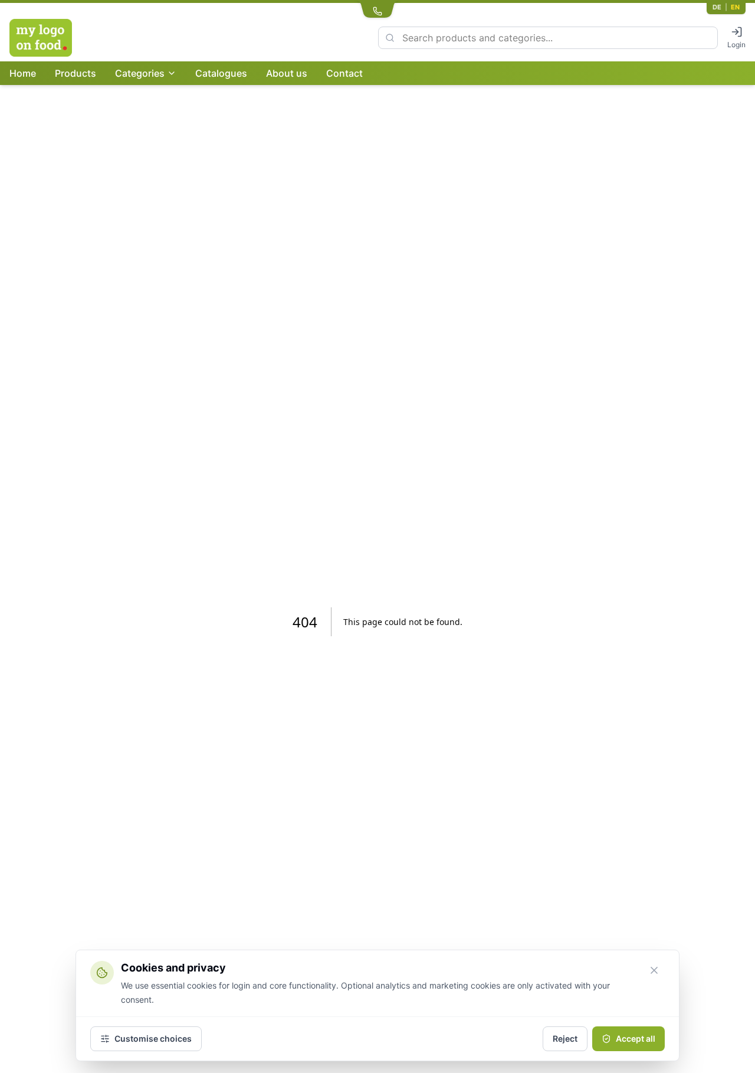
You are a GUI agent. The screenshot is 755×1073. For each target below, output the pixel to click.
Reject (565, 1038)
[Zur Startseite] (67, 38)
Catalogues (221, 73)
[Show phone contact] (377, 9)
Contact (344, 73)
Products (75, 73)
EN (735, 7)
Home (22, 73)
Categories (140, 73)
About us (286, 73)
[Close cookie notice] (654, 970)
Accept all (635, 1038)
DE (717, 7)
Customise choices (153, 1038)
